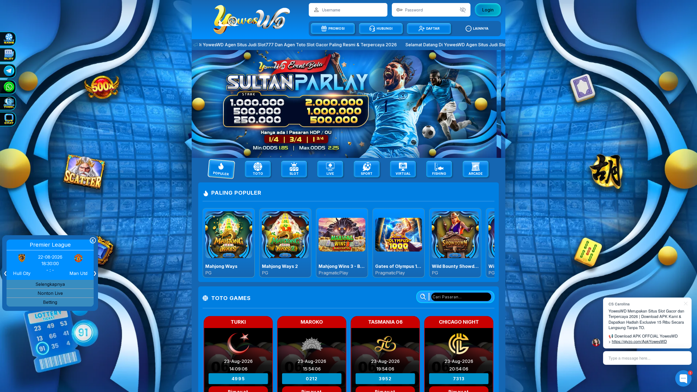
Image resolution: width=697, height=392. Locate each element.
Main (229, 242)
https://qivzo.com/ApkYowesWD (639, 341)
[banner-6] (348, 104)
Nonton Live (50, 293)
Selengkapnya (50, 284)
